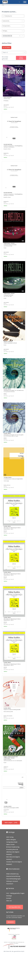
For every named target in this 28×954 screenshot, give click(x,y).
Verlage (11, 832)
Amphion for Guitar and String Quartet (12, 709)
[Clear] (19, 35)
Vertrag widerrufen (14, 907)
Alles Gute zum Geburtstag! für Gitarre (12, 527)
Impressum (9, 884)
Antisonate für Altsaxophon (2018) (11, 807)
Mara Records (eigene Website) (13, 858)
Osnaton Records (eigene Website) (14, 863)
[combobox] (11, 21)
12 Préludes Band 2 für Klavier (10, 244)
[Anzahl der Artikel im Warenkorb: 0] (19, 2)
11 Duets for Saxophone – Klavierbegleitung (13, 145)
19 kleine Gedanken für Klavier (10, 343)
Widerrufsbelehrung (12, 874)
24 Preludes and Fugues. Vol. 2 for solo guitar (13, 434)
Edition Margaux (11, 839)
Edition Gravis (10, 844)
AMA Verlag (9, 837)
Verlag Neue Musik (11, 842)
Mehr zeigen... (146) (11, 822)
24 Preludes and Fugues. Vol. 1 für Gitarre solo (14, 390)
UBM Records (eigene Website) (12, 853)
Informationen (14, 869)
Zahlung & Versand (12, 881)
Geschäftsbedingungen (13, 879)
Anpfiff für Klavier (7, 759)
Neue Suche (21, 57)
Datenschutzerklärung (13, 876)
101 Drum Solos (7, 98)
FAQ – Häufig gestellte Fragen (15, 893)
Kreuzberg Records (12, 849)
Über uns (9, 901)
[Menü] (25, 2)
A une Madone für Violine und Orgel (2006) (13, 479)
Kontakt (8, 898)
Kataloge (9, 896)
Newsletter (11, 922)
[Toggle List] (22, 21)
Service (11, 888)
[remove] (11, 36)
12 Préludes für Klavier (8, 295)
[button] (6, 47)
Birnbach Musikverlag (12, 847)
